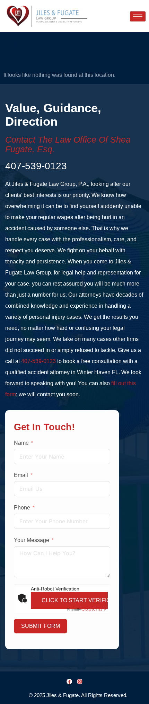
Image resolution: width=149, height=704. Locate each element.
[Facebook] (69, 681)
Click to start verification (75, 600)
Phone (22, 508)
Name (21, 443)
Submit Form (40, 626)
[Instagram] (79, 681)
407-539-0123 (38, 361)
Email (21, 475)
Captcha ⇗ (87, 609)
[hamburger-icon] (138, 16)
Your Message (31, 540)
